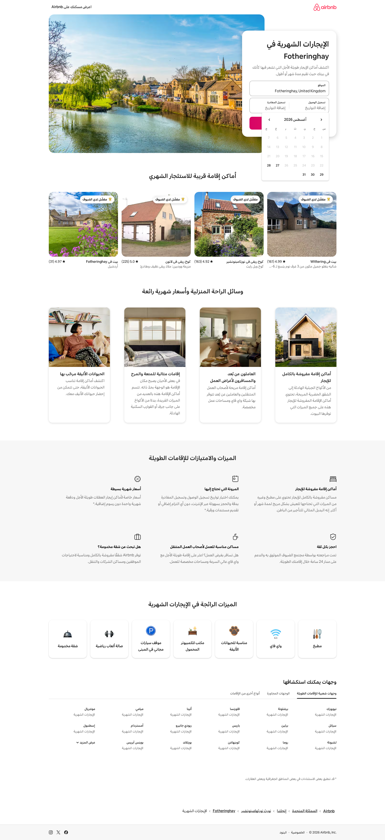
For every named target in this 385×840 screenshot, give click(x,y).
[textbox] (309, 108)
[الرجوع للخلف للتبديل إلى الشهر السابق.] (321, 119)
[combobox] (289, 91)
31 (304, 175)
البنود (283, 832)
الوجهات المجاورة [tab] (278, 693)
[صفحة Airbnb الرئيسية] (325, 7)
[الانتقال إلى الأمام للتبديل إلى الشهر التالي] (269, 119)
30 (313, 175)
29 (321, 175)
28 (269, 165)
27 (277, 165)
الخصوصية (298, 832)
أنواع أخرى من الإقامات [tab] (245, 693)
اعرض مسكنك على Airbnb (71, 6)
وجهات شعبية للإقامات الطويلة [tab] (316, 693)
